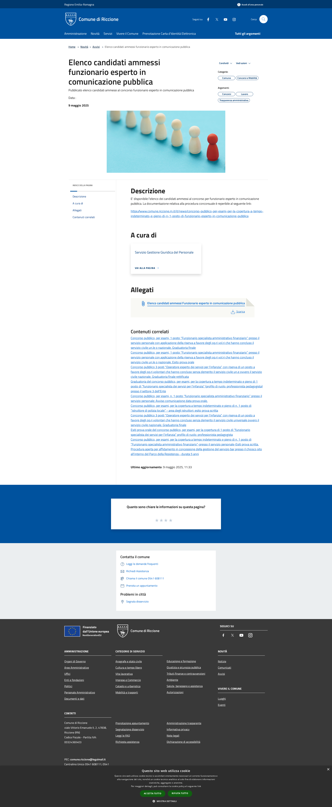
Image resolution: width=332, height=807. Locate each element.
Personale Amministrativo (79, 692)
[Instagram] (232, 19)
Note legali (173, 735)
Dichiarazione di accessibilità (183, 742)
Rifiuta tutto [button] (180, 793)
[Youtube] (224, 19)
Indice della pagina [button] (83, 185)
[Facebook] (206, 19)
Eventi (221, 705)
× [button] (328, 769)
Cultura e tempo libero (129, 667)
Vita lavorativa (124, 674)
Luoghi (222, 699)
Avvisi (96, 47)
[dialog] (166, 786)
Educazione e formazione (181, 661)
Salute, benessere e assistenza (185, 686)
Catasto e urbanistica (128, 686)
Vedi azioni (241, 63)
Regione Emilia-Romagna (79, 4)
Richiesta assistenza (127, 742)
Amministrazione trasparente (184, 723)
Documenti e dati (74, 699)
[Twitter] (215, 19)
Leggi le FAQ (123, 735)
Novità (84, 47)
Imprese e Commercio (128, 680)
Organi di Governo (75, 661)
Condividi (224, 63)
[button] (166, 801)
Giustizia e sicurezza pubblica (184, 667)
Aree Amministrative (76, 667)
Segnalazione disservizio (130, 729)
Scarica (240, 311)
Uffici (67, 674)
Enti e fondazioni (74, 680)
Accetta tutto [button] (152, 793)
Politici (68, 686)
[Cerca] (263, 19)
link (199, 786)
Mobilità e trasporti (127, 692)
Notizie (222, 661)
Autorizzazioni (175, 692)
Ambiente (172, 680)
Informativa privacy (178, 729)
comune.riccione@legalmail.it (88, 759)
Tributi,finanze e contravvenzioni (186, 674)
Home (71, 47)
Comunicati (224, 667)
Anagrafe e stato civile (129, 661)
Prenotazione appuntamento (132, 723)
